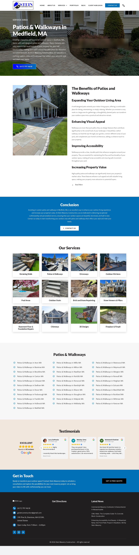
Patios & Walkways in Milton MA (69, 367)
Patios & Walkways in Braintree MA (31, 367)
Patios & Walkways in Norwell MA (109, 376)
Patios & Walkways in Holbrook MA (31, 403)
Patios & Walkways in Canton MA (30, 376)
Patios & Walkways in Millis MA (69, 363)
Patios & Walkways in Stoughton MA (71, 394)
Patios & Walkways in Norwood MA (70, 381)
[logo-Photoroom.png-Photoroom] (17, 501)
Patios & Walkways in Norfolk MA (70, 376)
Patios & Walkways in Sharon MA (69, 390)
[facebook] (14, 532)
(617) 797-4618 (23, 508)
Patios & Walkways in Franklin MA (30, 399)
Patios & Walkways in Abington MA (109, 372)
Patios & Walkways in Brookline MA (31, 372)
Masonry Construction (44, 53)
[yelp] (23, 532)
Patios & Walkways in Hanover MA (109, 403)
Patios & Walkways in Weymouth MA (110, 367)
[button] (99, 185)
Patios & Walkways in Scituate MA (109, 385)
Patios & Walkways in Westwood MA (110, 363)
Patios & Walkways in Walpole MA (70, 399)
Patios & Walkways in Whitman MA (109, 399)
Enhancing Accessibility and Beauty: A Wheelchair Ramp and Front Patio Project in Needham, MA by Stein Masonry (108, 522)
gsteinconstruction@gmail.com (29, 513)
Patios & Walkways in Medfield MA (30, 408)
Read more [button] (75, 456)
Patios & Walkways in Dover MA (29, 390)
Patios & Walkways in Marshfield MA (110, 390)
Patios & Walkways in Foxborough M (31, 394)
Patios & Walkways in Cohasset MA (31, 381)
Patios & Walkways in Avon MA (29, 363)
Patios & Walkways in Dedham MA (30, 385)
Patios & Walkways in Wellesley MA (70, 403)
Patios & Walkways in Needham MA (70, 372)
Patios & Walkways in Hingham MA (109, 381)
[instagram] (19, 532)
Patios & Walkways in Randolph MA (70, 385)
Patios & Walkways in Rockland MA (110, 394)
